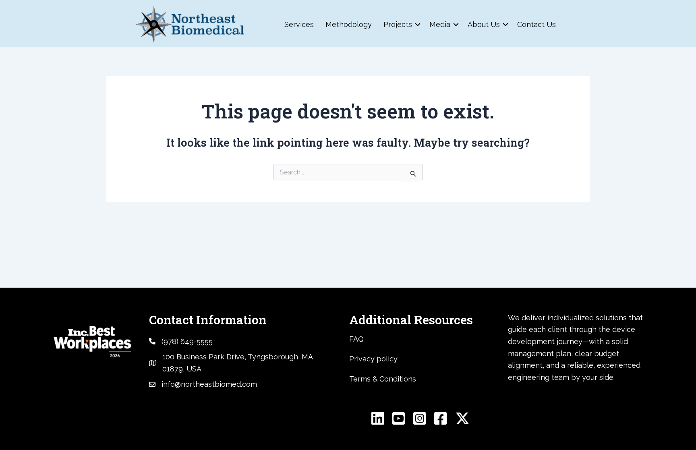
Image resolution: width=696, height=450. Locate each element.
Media (439, 24)
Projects (397, 24)
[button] (417, 24)
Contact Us (536, 24)
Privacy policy (373, 359)
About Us (484, 24)
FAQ (356, 339)
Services (299, 24)
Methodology (348, 24)
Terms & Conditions (382, 379)
